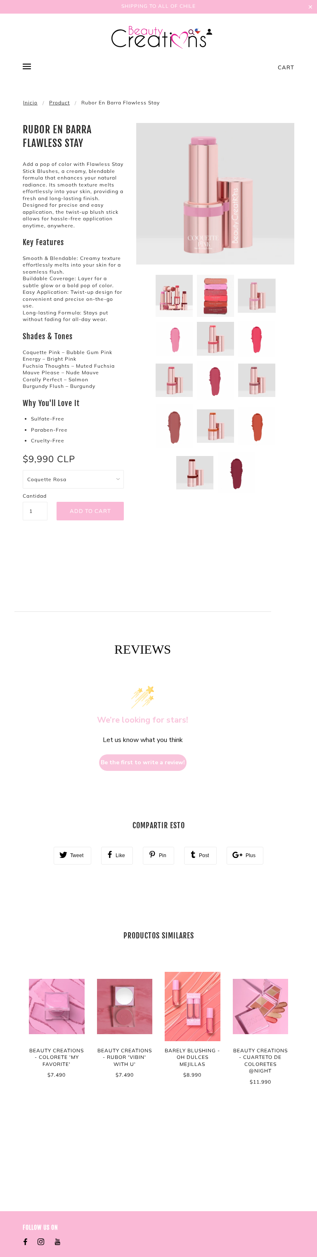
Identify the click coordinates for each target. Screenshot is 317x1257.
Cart (286, 67)
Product (59, 102)
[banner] (158, 37)
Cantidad (35, 496)
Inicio (30, 102)
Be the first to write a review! (143, 762)
